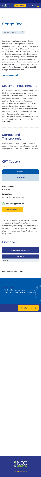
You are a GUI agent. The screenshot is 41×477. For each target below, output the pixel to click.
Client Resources (11, 210)
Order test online (27, 308)
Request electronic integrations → (14, 197)
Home (4, 18)
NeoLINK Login (20, 6)
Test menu (11, 18)
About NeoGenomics (20, 472)
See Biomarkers (9, 75)
